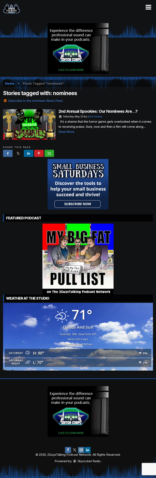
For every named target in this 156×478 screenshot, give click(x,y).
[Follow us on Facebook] (68, 450)
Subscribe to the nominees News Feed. (35, 101)
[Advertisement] (78, 48)
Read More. (66, 132)
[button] (148, 7)
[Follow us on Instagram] (81, 450)
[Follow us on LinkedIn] (87, 450)
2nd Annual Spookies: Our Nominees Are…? (98, 111)
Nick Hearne (95, 116)
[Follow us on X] (75, 450)
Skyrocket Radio (89, 461)
